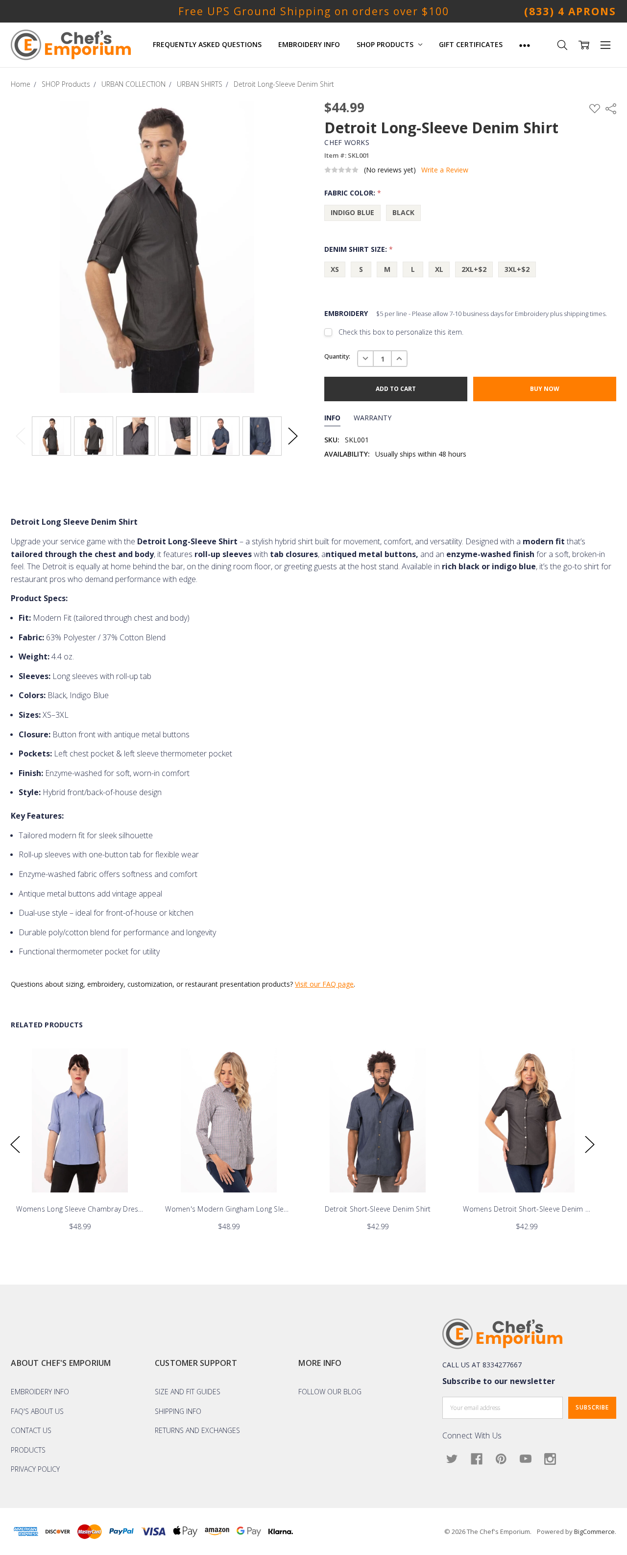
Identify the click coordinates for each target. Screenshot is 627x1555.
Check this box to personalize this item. (400, 332)
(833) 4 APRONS (570, 11)
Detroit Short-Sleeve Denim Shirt (378, 1209)
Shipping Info (178, 1411)
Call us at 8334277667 (482, 1364)
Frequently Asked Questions (207, 44)
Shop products (386, 44)
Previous (20, 436)
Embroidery (465, 313)
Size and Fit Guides (187, 1391)
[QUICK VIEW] (131, 1065)
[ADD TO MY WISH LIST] (131, 1081)
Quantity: (337, 356)
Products (28, 1450)
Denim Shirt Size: (358, 249)
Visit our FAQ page (324, 984)
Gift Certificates (471, 44)
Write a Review (444, 170)
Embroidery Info (309, 44)
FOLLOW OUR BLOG (330, 1391)
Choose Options (79, 1171)
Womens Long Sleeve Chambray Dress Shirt (80, 1209)
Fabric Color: (352, 192)
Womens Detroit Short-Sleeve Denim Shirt (526, 1209)
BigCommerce (594, 1531)
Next (293, 436)
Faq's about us (37, 1411)
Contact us (31, 1430)
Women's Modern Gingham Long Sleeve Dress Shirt (228, 1209)
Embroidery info (40, 1391)
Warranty (372, 417)
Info (332, 417)
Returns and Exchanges (197, 1430)
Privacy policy (35, 1469)
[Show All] (524, 45)
